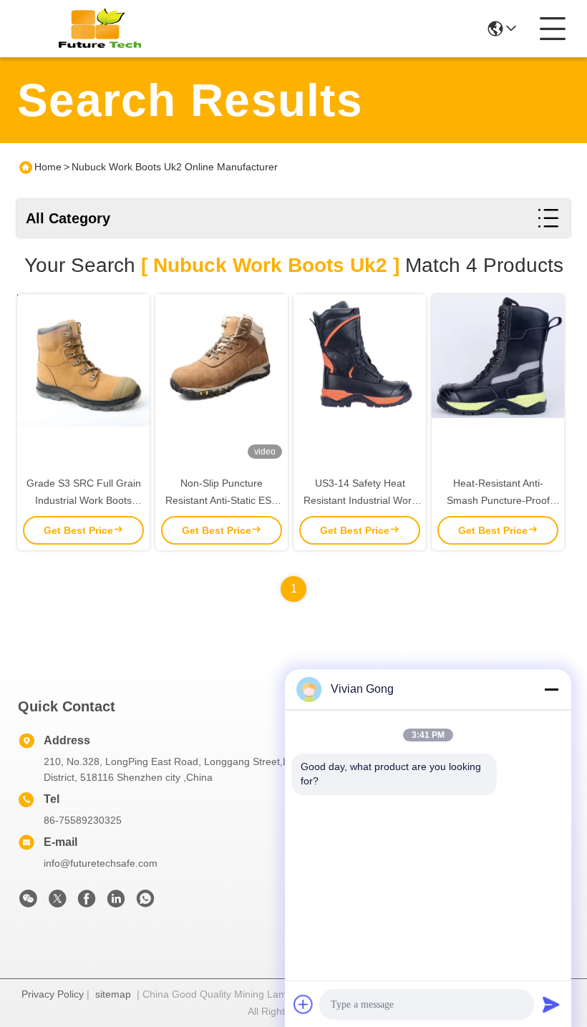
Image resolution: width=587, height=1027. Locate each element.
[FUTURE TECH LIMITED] (96, 28)
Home (48, 166)
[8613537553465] (145, 902)
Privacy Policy (52, 994)
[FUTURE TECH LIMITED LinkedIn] (116, 902)
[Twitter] (57, 902)
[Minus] (551, 689)
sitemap (113, 994)
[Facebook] (87, 902)
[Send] (551, 1004)
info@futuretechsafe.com (100, 863)
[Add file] (304, 1004)
